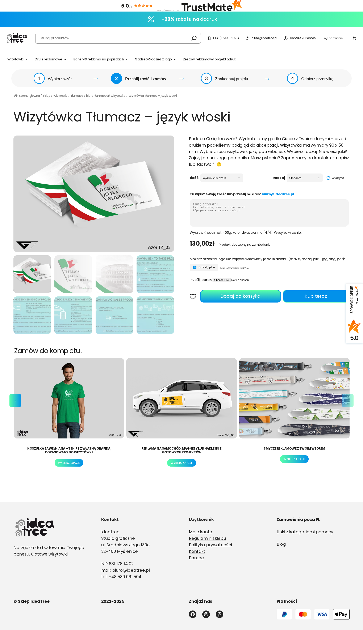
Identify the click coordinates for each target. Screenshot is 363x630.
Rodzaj (279, 177)
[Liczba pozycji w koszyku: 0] (354, 38)
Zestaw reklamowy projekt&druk (209, 59)
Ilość (194, 177)
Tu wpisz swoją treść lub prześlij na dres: (242, 194)
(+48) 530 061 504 (226, 38)
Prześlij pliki (206, 267)
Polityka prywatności (210, 545)
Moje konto (200, 532)
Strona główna (29, 96)
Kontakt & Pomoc (303, 38)
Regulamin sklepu (207, 538)
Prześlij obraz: (201, 279)
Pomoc (196, 558)
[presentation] (15, 400)
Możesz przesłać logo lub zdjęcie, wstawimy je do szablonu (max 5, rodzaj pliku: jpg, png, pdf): (267, 259)
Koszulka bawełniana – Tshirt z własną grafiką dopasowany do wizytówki (68, 450)
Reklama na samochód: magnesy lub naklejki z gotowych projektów (182, 450)
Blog (281, 544)
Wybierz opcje (69, 463)
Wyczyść (338, 178)
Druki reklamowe (48, 59)
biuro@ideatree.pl (264, 38)
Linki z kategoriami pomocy (305, 532)
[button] (194, 297)
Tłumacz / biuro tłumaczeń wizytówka (98, 96)
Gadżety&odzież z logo (153, 59)
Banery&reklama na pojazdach (98, 59)
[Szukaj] (194, 38)
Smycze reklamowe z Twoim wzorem (294, 448)
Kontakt (197, 551)
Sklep (46, 96)
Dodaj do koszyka (240, 296)
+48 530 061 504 (124, 577)
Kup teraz (316, 296)
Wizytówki (15, 59)
